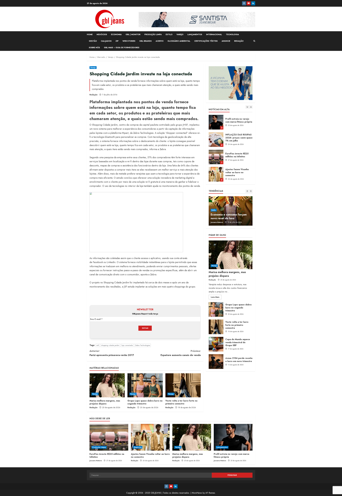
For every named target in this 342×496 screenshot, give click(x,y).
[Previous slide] (247, 107)
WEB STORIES (129, 41)
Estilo (213, 210)
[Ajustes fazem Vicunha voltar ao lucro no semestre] (150, 437)
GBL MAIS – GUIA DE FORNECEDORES (121, 47)
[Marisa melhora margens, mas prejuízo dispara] (107, 385)
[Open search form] (254, 41)
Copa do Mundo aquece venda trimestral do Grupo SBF (216, 344)
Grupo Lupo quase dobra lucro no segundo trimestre (144, 402)
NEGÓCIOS (102, 34)
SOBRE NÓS (94, 47)
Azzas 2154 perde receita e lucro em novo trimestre (216, 361)
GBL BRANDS (145, 41)
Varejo (93, 67)
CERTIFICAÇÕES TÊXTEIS (206, 41)
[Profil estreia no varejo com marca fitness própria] (233, 437)
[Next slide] (250, 107)
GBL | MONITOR (133, 34)
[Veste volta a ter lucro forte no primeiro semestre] (183, 385)
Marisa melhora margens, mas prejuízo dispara (105, 402)
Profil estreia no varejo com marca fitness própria (216, 122)
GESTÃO (93, 41)
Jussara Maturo (217, 222)
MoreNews (197, 492)
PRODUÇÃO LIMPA (153, 34)
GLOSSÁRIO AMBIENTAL (179, 41)
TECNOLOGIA (232, 34)
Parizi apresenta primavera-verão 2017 (112, 353)
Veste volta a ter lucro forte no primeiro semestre (181, 402)
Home (90, 34)
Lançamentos (222, 447)
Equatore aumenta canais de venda (181, 353)
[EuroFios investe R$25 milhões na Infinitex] (109, 437)
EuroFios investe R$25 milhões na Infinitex (216, 157)
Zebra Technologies (142, 345)
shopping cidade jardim (110, 345)
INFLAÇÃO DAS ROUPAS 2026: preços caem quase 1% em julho (216, 139)
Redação (94, 94)
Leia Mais (216, 297)
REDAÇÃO (239, 41)
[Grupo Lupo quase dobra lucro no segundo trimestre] (145, 385)
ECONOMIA (116, 34)
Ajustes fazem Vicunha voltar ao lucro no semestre (216, 174)
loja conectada (127, 345)
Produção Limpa (99, 447)
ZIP (117, 41)
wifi (97, 345)
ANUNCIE (226, 41)
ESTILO (169, 34)
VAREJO (179, 34)
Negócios (138, 447)
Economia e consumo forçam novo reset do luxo (229, 216)
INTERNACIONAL (214, 34)
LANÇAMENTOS (194, 34)
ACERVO (160, 41)
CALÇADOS (106, 41)
